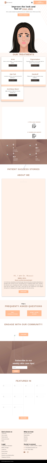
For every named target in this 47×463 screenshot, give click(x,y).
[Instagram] (27, 452)
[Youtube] (24, 452)
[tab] (13, 313)
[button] (32, 2)
